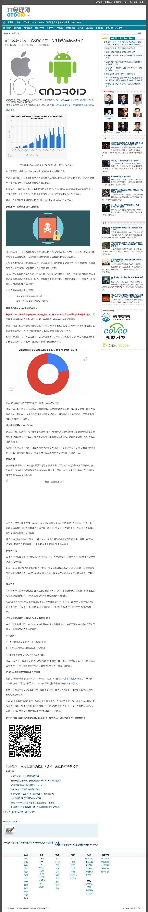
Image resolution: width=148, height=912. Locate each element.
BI (41, 864)
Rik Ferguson (108, 132)
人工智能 (118, 28)
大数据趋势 (28, 28)
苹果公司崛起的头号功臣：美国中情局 (120, 74)
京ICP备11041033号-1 (132, 908)
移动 (41, 883)
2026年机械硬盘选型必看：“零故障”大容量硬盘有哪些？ (127, 191)
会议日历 (117, 2)
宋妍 (137, 105)
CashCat (13, 45)
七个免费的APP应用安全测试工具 (26, 798)
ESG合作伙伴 (107, 310)
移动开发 (109, 28)
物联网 (41, 867)
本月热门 (114, 38)
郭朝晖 (108, 118)
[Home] (4, 23)
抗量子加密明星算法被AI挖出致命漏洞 (120, 52)
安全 (19, 33)
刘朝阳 (123, 118)
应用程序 (89, 894)
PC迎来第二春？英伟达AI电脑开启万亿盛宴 (127, 278)
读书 (57, 878)
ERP (42, 861)
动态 (14, 33)
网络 (73, 865)
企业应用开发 (14, 812)
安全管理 (89, 865)
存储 (73, 862)
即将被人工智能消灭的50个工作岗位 (125, 161)
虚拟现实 (17, 28)
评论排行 (123, 38)
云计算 (73, 858)
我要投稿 (105, 862)
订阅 (130, 2)
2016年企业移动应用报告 (77, 100)
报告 (103, 223)
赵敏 (137, 118)
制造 (26, 858)
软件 (73, 872)
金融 (26, 895)
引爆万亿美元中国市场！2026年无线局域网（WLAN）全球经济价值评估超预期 (127, 296)
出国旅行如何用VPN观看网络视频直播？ (73, 844)
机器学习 (50, 28)
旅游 (26, 898)
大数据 (41, 877)
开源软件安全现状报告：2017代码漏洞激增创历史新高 (35, 807)
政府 (26, 875)
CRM (41, 858)
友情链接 (108, 2)
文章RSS (105, 865)
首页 (6, 33)
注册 (136, 2)
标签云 (131, 38)
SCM (41, 871)
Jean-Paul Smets (123, 132)
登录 (141, 2)
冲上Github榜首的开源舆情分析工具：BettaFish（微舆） (126, 206)
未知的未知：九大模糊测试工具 (25, 776)
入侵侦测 (89, 872)
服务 (26, 892)
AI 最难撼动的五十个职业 (121, 177)
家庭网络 (89, 890)
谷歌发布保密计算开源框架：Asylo (26, 785)
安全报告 (89, 28)
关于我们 (99, 2)
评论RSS (105, 868)
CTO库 (73, 878)
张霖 (137, 132)
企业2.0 (41, 880)
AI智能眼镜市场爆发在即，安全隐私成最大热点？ (126, 228)
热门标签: (7, 28)
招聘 (57, 875)
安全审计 (89, 868)
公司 (57, 872)
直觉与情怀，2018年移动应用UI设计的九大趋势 (32, 794)
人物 (57, 865)
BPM (41, 874)
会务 (57, 888)
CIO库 (41, 887)
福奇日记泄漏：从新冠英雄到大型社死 (120, 48)
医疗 (26, 868)
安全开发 (23, 812)
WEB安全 (89, 858)
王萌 (109, 105)
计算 (73, 868)
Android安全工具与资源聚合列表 (25, 789)
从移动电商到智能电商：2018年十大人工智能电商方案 (35, 842)
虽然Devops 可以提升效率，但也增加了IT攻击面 (33, 802)
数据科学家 (39, 28)
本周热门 (105, 38)
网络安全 (60, 28)
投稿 (124, 2)
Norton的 (38, 314)
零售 (26, 862)
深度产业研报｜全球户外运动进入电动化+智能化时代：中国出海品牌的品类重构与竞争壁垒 (127, 244)
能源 (26, 872)
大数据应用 (70, 28)
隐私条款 (105, 872)
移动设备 (89, 884)
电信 (26, 878)
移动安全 (99, 28)
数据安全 (89, 862)
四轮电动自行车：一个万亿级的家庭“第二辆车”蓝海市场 (127, 260)
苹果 (89, 887)
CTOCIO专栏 (107, 92)
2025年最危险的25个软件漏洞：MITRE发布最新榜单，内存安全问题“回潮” (127, 144)
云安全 (80, 28)
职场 (57, 868)
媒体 (26, 885)
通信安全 (89, 875)
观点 (57, 858)
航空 (26, 882)
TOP (104, 139)
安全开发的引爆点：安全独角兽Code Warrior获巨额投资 (36, 780)
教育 (26, 865)
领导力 (57, 862)
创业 (57, 885)
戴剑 (123, 105)
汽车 (26, 888)
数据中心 (73, 875)
